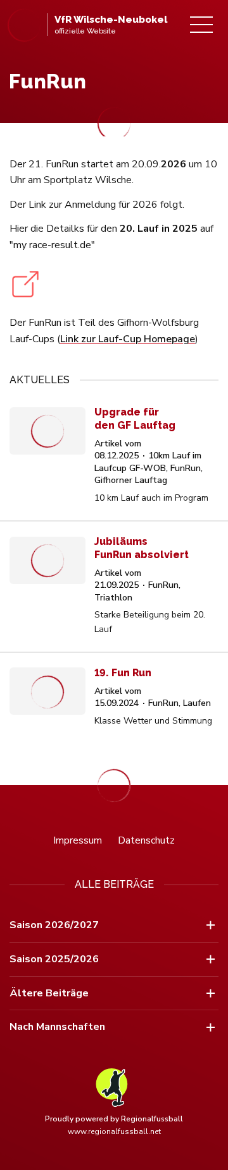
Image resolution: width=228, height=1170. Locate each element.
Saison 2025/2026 (54, 959)
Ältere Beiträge (49, 993)
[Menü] (201, 25)
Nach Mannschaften (57, 1027)
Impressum (77, 840)
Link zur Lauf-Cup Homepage (127, 339)
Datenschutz (146, 840)
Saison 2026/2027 (54, 925)
